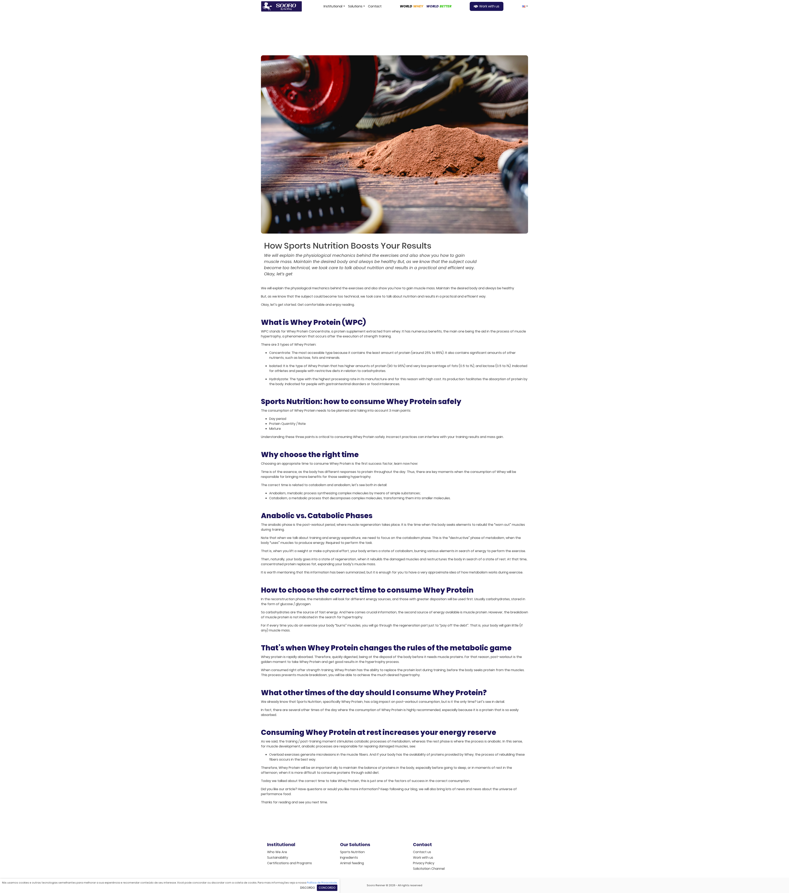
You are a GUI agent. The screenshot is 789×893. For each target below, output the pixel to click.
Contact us (422, 852)
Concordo (327, 888)
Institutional (333, 6)
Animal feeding (352, 863)
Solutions (355, 6)
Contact (375, 6)
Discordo (307, 888)
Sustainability (277, 857)
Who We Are (277, 852)
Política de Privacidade (322, 882)
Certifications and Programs (289, 863)
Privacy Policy (423, 863)
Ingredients (349, 857)
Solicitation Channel (429, 868)
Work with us (489, 6)
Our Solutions (355, 845)
